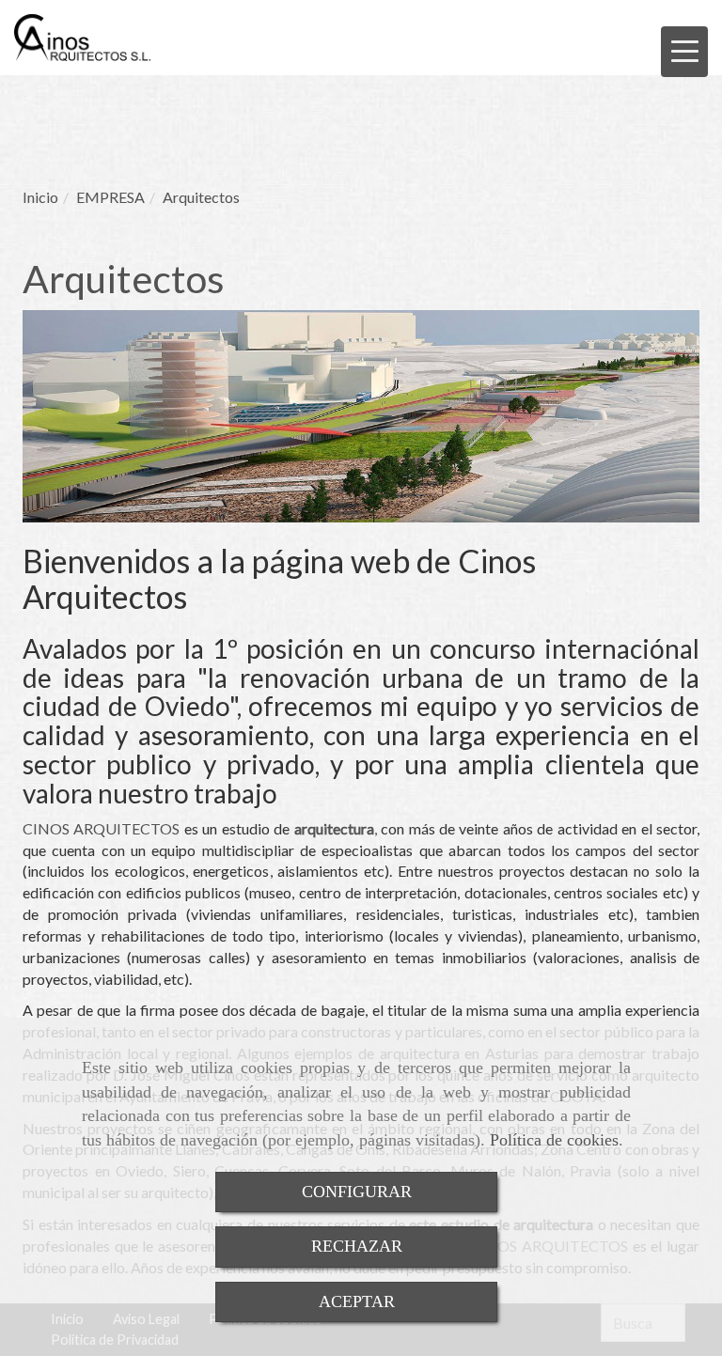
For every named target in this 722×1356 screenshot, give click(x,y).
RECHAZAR (356, 1246)
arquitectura (334, 828)
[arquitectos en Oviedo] (379, 828)
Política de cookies (554, 1139)
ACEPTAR (357, 1301)
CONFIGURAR (357, 1191)
